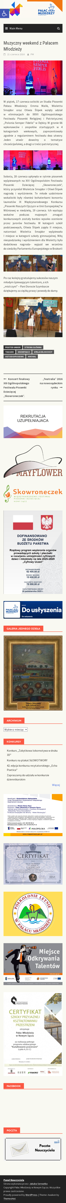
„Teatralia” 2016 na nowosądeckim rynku (51, 383)
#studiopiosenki (14, 356)
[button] (4, 13)
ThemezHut (9, 1198)
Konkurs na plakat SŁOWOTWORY (27, 760)
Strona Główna (33, 347)
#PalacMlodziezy (43, 352)
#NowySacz (24, 352)
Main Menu (16, 28)
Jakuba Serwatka (38, 1183)
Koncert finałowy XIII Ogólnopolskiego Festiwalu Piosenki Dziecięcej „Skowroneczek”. (17, 387)
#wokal (32, 356)
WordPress (31, 1194)
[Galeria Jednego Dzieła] (33, 673)
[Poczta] (33, 1148)
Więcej (56, 785)
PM (32, 54)
